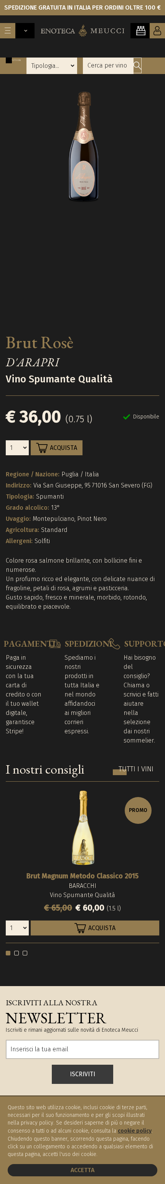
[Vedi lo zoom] (82, 204)
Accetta (82, 1170)
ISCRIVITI (82, 1074)
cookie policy (135, 1131)
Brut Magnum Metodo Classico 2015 (82, 876)
